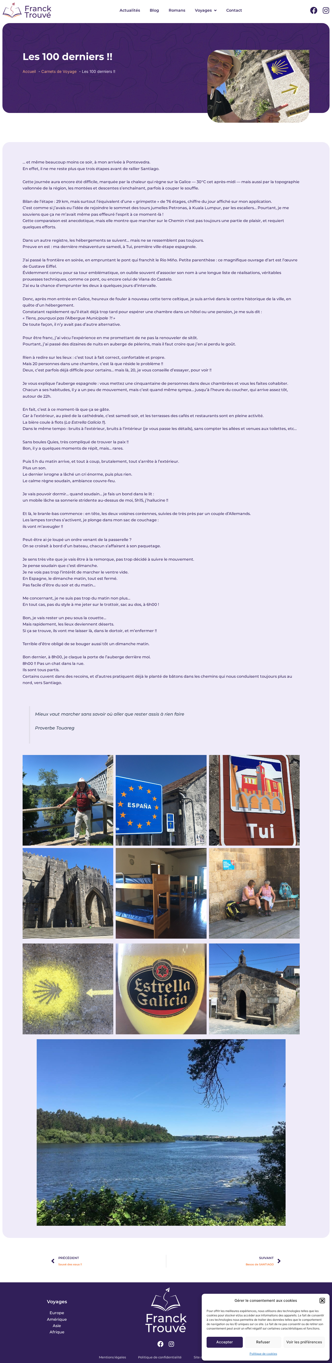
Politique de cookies (263, 1353)
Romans (177, 10)
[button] (322, 1300)
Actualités (130, 10)
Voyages (203, 10)
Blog (154, 10)
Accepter (224, 1342)
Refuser (263, 1342)
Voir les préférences (304, 1342)
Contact (234, 10)
